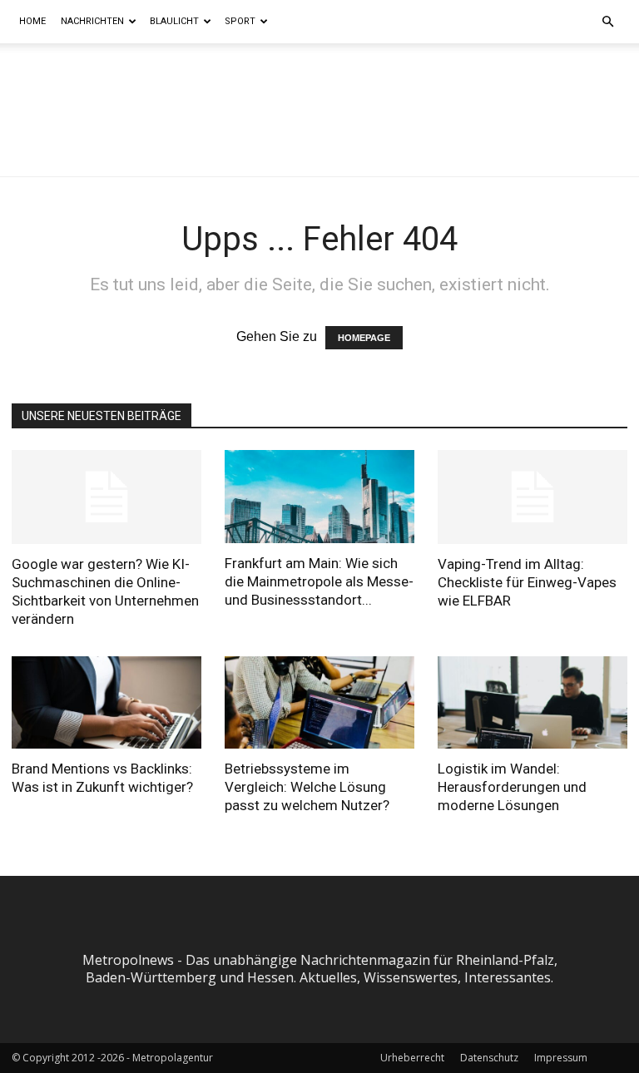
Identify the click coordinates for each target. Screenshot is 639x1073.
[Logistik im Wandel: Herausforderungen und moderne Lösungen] (532, 702)
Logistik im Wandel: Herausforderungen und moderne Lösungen (512, 786)
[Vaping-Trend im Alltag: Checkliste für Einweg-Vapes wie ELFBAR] (532, 497)
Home (32, 21)
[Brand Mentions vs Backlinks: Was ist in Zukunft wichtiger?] (106, 702)
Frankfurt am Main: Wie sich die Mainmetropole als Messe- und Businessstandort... (319, 581)
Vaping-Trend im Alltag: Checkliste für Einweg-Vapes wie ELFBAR (527, 582)
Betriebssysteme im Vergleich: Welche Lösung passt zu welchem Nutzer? (307, 786)
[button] (607, 21)
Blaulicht (174, 21)
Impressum (560, 1058)
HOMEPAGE (364, 338)
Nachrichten (92, 21)
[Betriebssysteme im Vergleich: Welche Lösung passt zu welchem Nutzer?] (319, 702)
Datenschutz (489, 1058)
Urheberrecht (412, 1058)
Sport (240, 21)
